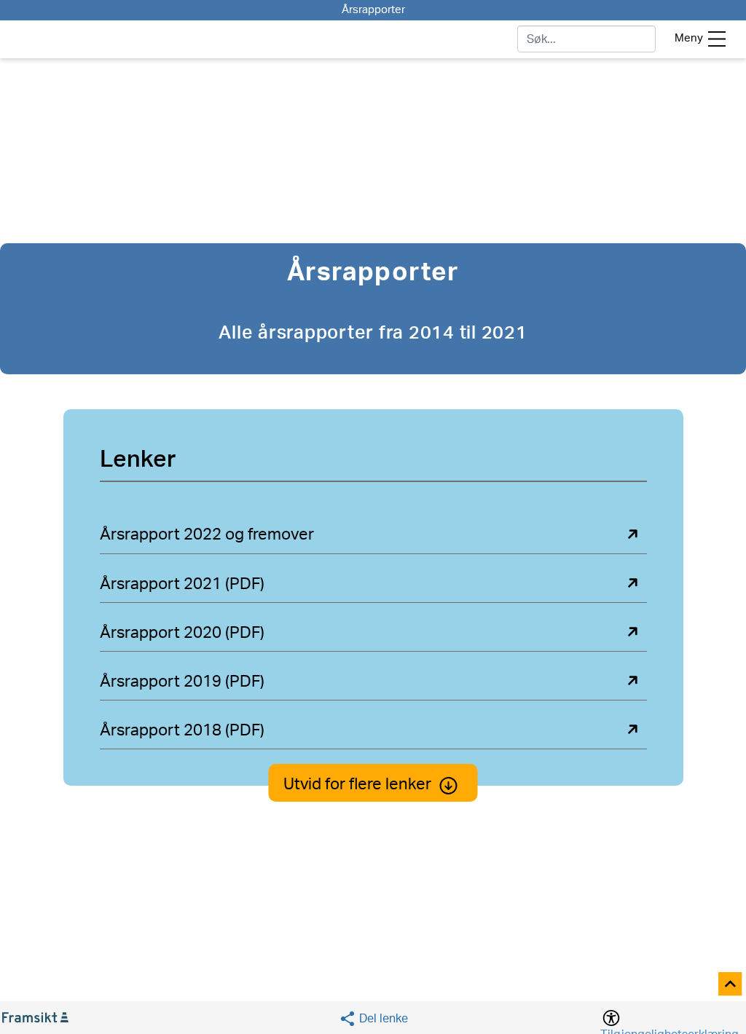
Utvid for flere (357, 784)
